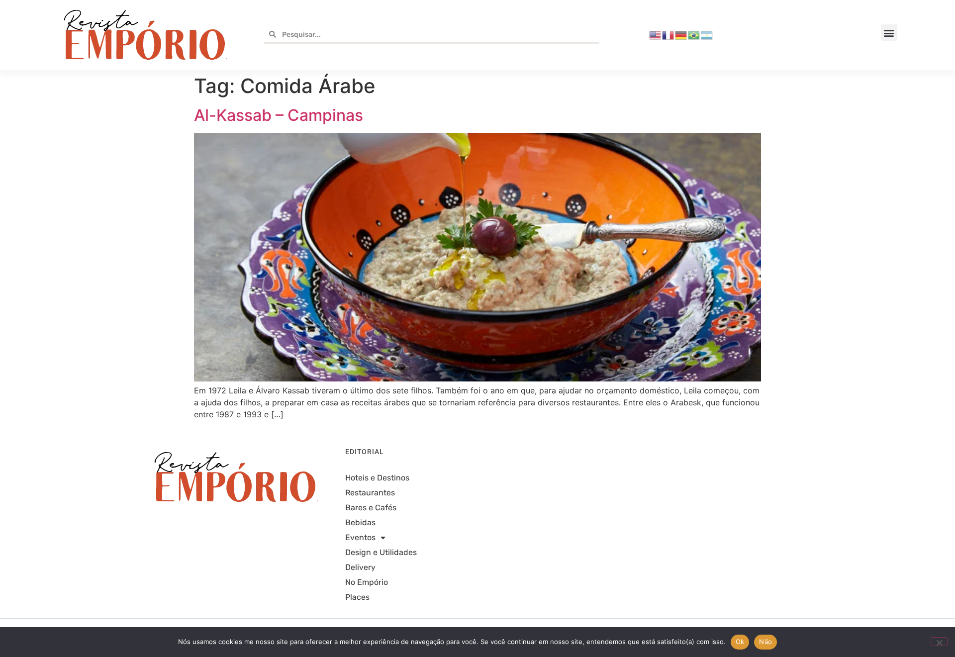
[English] (655, 35)
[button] (889, 32)
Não (765, 642)
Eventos (360, 537)
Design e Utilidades (381, 552)
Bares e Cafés (370, 507)
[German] (681, 35)
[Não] (939, 641)
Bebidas (360, 522)
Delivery (360, 567)
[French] (668, 35)
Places (357, 597)
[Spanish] (707, 35)
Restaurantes (370, 492)
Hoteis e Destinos (377, 477)
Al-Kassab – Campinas (278, 115)
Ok (740, 642)
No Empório (366, 582)
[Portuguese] (694, 35)
